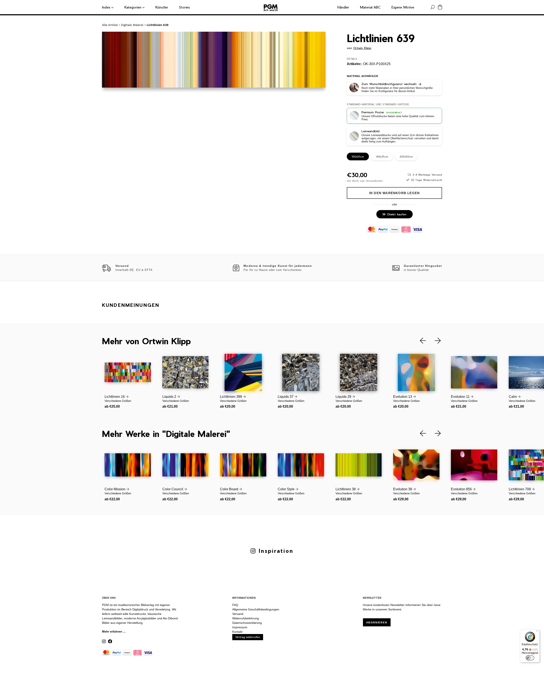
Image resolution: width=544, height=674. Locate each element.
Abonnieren (376, 622)
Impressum (239, 627)
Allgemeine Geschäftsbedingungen (255, 609)
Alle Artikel (110, 25)
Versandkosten (374, 180)
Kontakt (237, 631)
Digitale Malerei (132, 25)
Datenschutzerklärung (247, 622)
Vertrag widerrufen (247, 637)
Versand (237, 614)
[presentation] (419, 340)
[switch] (530, 657)
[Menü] (537, 631)
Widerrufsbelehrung (245, 618)
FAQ (235, 605)
